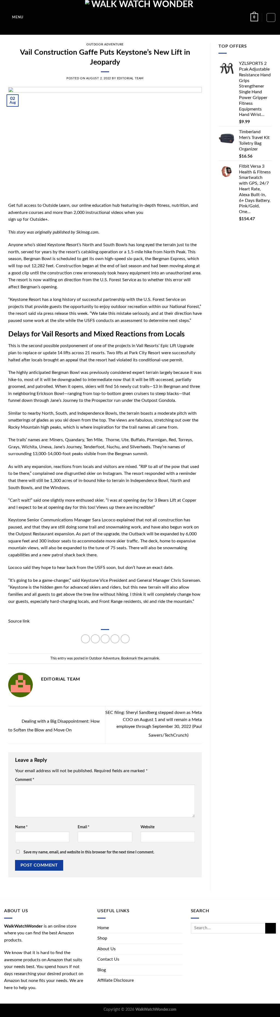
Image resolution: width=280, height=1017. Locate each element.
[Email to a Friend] (105, 638)
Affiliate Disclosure (115, 980)
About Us (106, 949)
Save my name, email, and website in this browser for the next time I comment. (89, 852)
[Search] (271, 17)
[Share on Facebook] (85, 638)
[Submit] (270, 928)
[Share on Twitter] (95, 638)
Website (147, 827)
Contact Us (108, 959)
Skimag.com (87, 232)
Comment (24, 780)
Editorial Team (130, 78)
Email (83, 827)
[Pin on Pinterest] (114, 638)
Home (103, 928)
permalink (151, 658)
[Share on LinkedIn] (125, 638)
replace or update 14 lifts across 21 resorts (63, 353)
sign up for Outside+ (28, 219)
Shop (102, 938)
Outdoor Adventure (105, 44)
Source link (19, 621)
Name (21, 827)
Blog (101, 970)
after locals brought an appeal (49, 360)
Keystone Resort (62, 245)
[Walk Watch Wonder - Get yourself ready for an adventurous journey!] (140, 17)
